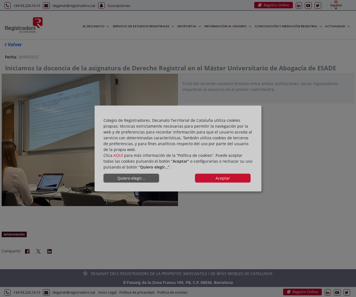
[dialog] (178, 149)
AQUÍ (118, 155)
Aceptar (223, 178)
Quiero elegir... (131, 178)
